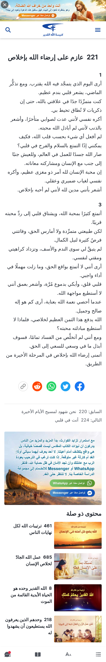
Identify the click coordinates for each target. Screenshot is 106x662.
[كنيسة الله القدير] (53, 29)
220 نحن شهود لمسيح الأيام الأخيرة (54, 411)
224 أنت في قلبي (72, 420)
